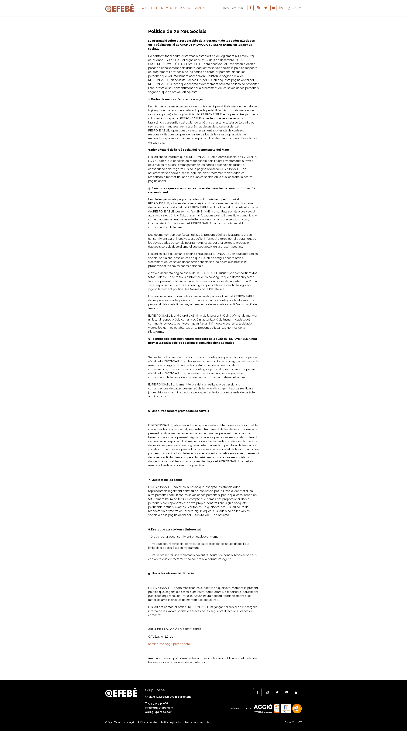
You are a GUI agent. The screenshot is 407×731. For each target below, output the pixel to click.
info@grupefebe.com (159, 707)
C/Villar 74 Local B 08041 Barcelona (168, 696)
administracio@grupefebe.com (169, 644)
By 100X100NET (293, 722)
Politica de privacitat (171, 722)
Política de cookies (147, 722)
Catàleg (199, 7)
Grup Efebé (150, 7)
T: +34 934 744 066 (156, 703)
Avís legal (129, 722)
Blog (226, 8)
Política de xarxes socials (198, 722)
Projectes (182, 7)
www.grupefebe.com (158, 711)
